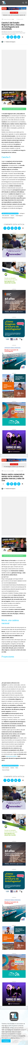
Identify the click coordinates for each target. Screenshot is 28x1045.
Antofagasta (22, 213)
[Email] (19, 228)
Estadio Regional (19, 215)
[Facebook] (8, 37)
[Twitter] (11, 37)
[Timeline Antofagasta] (3, 42)
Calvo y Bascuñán (5, 215)
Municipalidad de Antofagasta (8, 217)
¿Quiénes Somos (14, 1038)
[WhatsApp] (15, 37)
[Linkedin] (18, 37)
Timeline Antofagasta (10, 41)
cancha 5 (12, 215)
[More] (22, 37)
